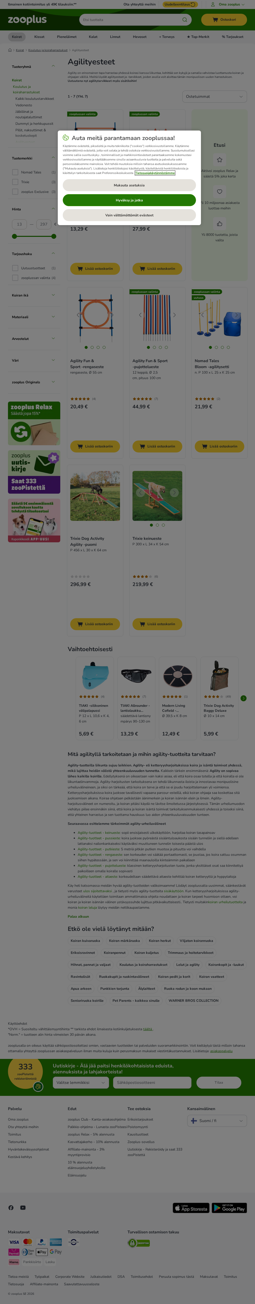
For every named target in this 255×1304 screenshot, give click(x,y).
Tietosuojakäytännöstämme (155, 173)
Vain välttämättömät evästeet (129, 215)
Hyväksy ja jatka (129, 200)
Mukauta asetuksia (129, 185)
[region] (129, 178)
